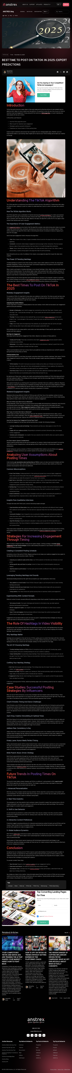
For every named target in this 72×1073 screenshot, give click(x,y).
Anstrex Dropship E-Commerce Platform (10, 1053)
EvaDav (38, 1055)
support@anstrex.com (36, 1031)
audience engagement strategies (48, 530)
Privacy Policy (53, 1069)
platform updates (30, 864)
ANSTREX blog (8, 12)
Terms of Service (48, 916)
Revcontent (22, 1050)
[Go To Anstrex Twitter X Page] (32, 1035)
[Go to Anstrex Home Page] (10, 4)
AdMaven (38, 1053)
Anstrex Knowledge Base (8, 1056)
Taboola (21, 1047)
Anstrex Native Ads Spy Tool (9, 1045)
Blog (11, 15)
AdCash (55, 1050)
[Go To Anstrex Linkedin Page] (40, 1035)
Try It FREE (43, 95)
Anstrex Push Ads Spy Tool (8, 1050)
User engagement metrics (32, 279)
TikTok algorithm (45, 113)
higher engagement (50, 317)
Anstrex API (5, 1061)
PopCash (55, 1055)
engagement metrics (14, 227)
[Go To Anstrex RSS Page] (43, 1035)
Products (47, 4)
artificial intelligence (45, 215)
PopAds (55, 1047)
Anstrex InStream (34, 868)
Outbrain (21, 1045)
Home (5, 15)
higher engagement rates (36, 415)
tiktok (16, 886)
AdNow (21, 1055)
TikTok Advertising (53, 886)
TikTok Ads (5, 55)
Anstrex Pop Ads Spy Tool (8, 1047)
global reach (17, 834)
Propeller (38, 1045)
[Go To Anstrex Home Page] (36, 1023)
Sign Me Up (43, 922)
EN (58, 4)
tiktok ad (21, 886)
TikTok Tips (36, 886)
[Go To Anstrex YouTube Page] (36, 1035)
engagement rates (44, 340)
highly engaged (19, 669)
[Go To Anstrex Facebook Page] (28, 1035)
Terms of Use (60, 1069)
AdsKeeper (22, 1058)
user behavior (11, 386)
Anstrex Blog (5, 1059)
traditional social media (40, 476)
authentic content (21, 766)
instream (10, 886)
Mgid (20, 1053)
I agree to (46, 916)
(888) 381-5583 (36, 1028)
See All (66, 932)
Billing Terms (67, 1069)
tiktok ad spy (44, 886)
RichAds (38, 1050)
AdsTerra (38, 1058)
